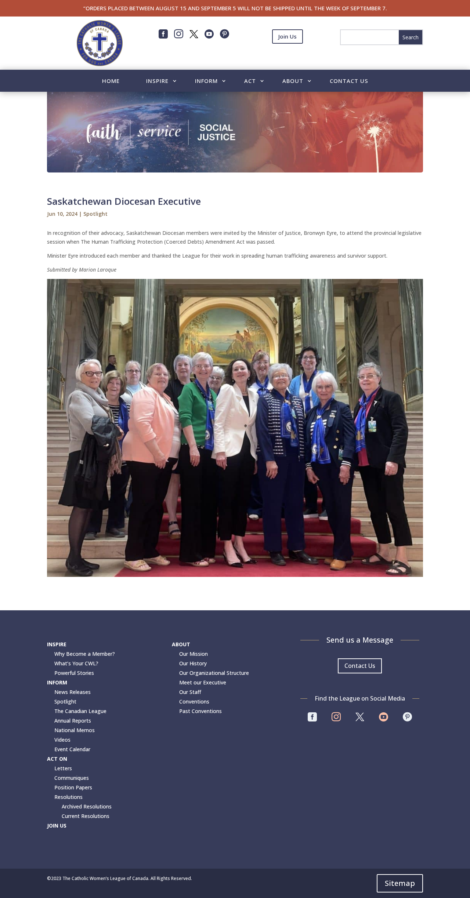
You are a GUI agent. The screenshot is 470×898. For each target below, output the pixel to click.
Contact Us (349, 81)
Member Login (287, 55)
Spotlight (95, 213)
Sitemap (400, 883)
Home (111, 81)
